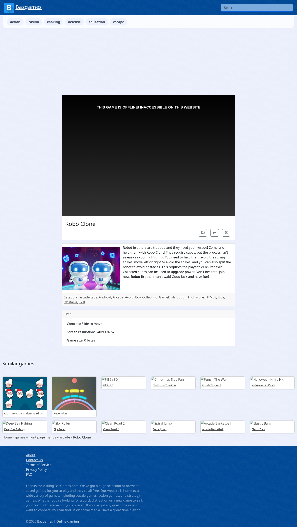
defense (74, 22)
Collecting (149, 297)
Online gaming (67, 521)
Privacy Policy (36, 469)
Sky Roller (59, 429)
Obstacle (70, 302)
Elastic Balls (258, 429)
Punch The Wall (211, 385)
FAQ (29, 474)
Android (105, 297)
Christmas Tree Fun (164, 385)
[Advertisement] (148, 61)
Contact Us (34, 460)
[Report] (203, 233)
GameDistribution (172, 297)
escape (118, 22)
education (97, 22)
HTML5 (210, 297)
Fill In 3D (108, 385)
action (15, 22)
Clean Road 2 (111, 429)
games (20, 437)
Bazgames (29, 7)
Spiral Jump (159, 429)
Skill (82, 302)
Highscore (196, 297)
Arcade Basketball (212, 429)
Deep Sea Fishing (14, 429)
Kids (221, 297)
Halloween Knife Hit (263, 385)
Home (7, 437)
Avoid (129, 297)
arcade (85, 297)
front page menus (42, 437)
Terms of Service (38, 465)
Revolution (60, 413)
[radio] (148, 392)
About (30, 455)
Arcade (118, 297)
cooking (53, 22)
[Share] (214, 233)
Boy (138, 297)
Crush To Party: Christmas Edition (24, 413)
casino (33, 22)
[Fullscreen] (226, 233)
